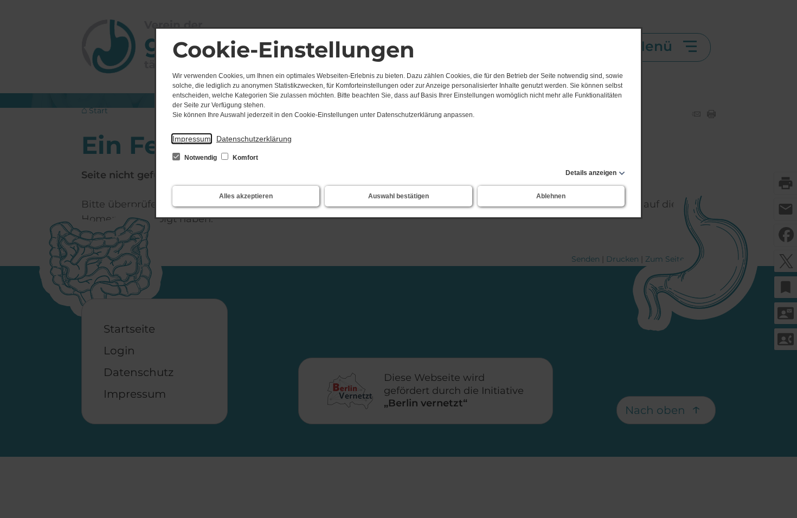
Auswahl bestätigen (398, 196)
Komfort (244, 157)
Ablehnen (550, 196)
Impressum (191, 138)
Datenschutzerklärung (254, 138)
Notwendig (200, 157)
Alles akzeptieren (246, 196)
